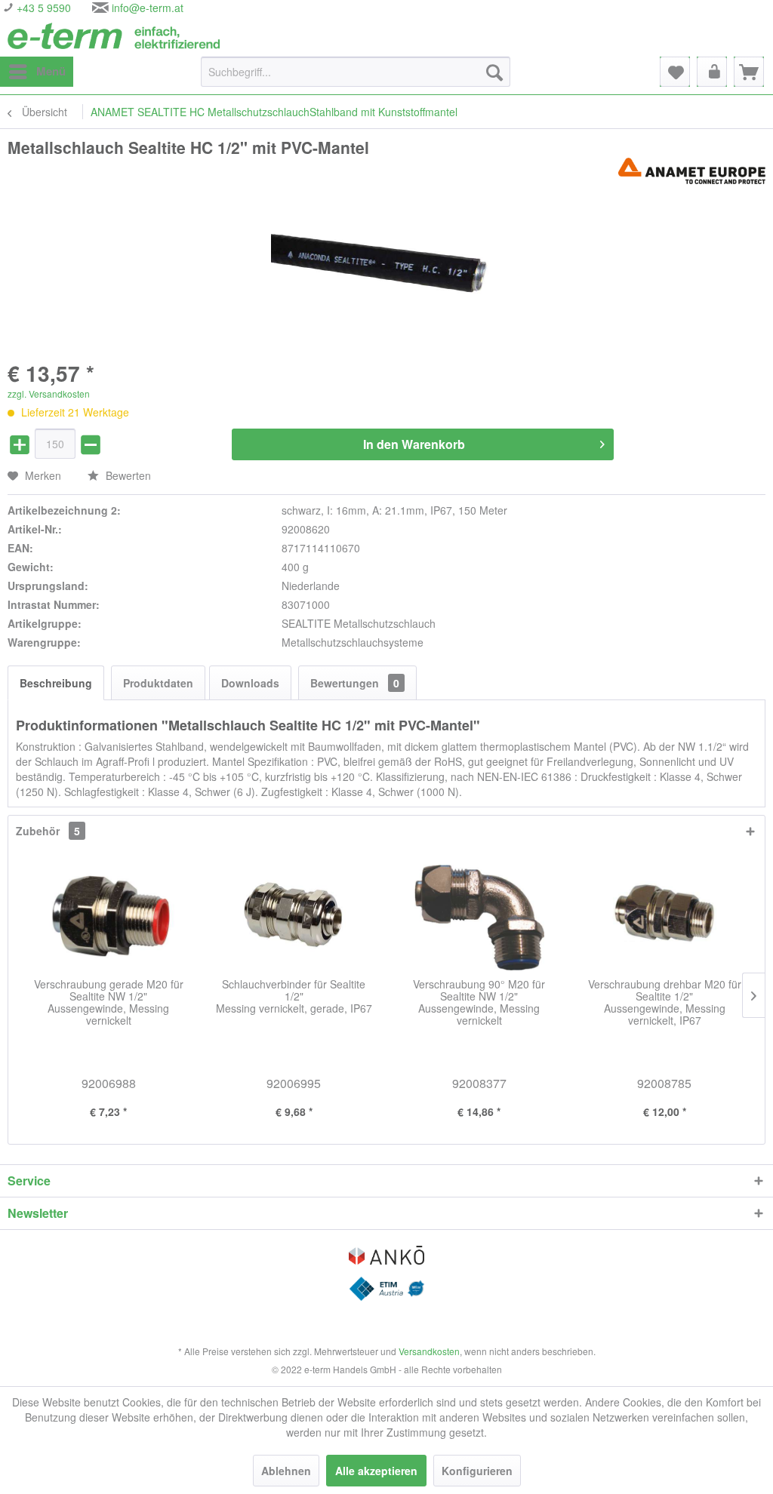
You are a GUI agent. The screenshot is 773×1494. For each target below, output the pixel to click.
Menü (51, 71)
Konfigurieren (477, 1470)
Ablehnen (286, 1470)
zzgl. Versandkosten (49, 393)
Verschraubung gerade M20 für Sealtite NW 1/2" (108, 1003)
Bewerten (127, 475)
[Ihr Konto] (712, 72)
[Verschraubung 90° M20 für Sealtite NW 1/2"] (479, 917)
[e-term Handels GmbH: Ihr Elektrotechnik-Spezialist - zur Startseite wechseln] (114, 36)
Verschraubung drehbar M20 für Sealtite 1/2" (664, 1003)
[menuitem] (36, 72)
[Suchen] (494, 72)
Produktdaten (158, 682)
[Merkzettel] (675, 72)
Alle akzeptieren (376, 1470)
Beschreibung (56, 682)
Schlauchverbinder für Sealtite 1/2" (294, 997)
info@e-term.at (147, 7)
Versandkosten (429, 1351)
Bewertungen (354, 682)
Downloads (250, 682)
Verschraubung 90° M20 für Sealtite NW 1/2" (479, 1003)
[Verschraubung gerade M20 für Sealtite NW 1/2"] (108, 917)
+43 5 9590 (42, 7)
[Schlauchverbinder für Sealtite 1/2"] (294, 917)
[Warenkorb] (749, 72)
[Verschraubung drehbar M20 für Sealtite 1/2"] (665, 917)
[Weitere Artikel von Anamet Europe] (691, 171)
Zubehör (48, 830)
